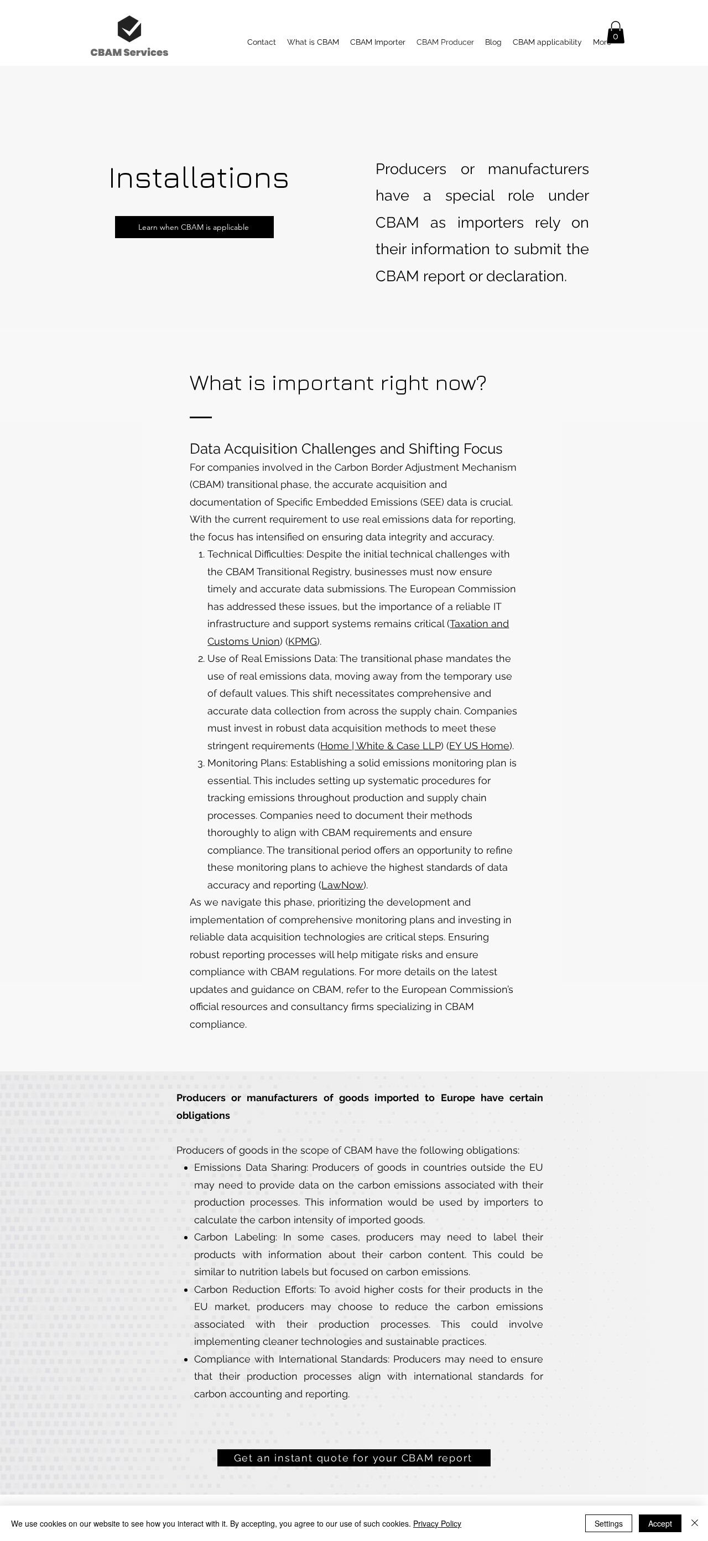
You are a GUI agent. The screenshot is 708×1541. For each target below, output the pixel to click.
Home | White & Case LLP (380, 745)
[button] (615, 32)
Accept (660, 1523)
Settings (609, 1523)
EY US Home (479, 745)
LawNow (342, 885)
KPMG (302, 641)
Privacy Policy (437, 1523)
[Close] (694, 1523)
